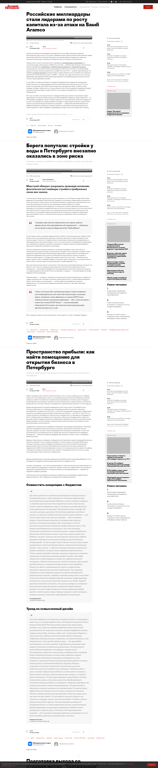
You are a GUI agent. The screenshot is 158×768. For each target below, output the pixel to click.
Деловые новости (82, 330)
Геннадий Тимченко (79, 67)
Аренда (32, 738)
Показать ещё (111, 86)
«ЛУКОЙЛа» (66, 63)
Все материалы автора (50, 48)
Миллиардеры (58, 125)
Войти (148, 7)
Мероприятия (84, 7)
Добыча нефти (42, 125)
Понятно (152, 764)
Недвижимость (54, 330)
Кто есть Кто (104, 7)
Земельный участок (94, 330)
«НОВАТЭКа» (45, 67)
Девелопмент (34, 330)
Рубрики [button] (58, 7)
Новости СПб (41, 332)
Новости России (31, 332)
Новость (50, 125)
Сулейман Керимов (39, 73)
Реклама (94, 7)
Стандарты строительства (68, 330)
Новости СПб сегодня (52, 332)
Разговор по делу (40, 738)
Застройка (104, 330)
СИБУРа (54, 67)
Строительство (44, 330)
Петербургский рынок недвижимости (119, 330)
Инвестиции (91, 738)
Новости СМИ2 (31, 137)
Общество (33, 125)
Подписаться (92, 1)
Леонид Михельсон (64, 67)
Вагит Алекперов (76, 63)
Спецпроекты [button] (71, 7)
